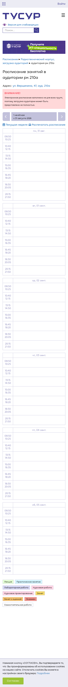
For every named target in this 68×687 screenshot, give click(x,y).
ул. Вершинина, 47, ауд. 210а (31, 85)
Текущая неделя (16, 124)
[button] (6, 116)
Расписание (10, 59)
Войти (61, 3)
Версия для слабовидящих (23, 24)
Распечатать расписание (48, 124)
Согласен (13, 680)
